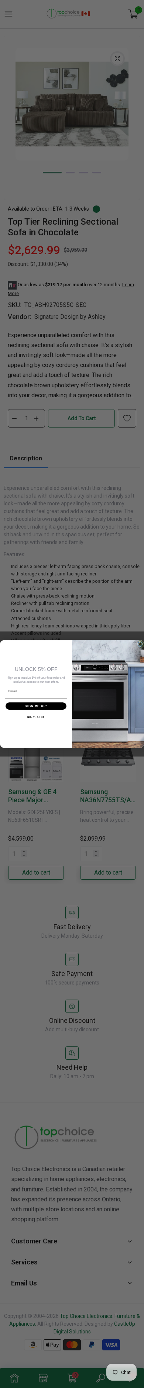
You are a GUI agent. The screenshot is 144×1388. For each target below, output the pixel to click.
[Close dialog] (140, 644)
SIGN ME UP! (36, 706)
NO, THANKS (36, 717)
